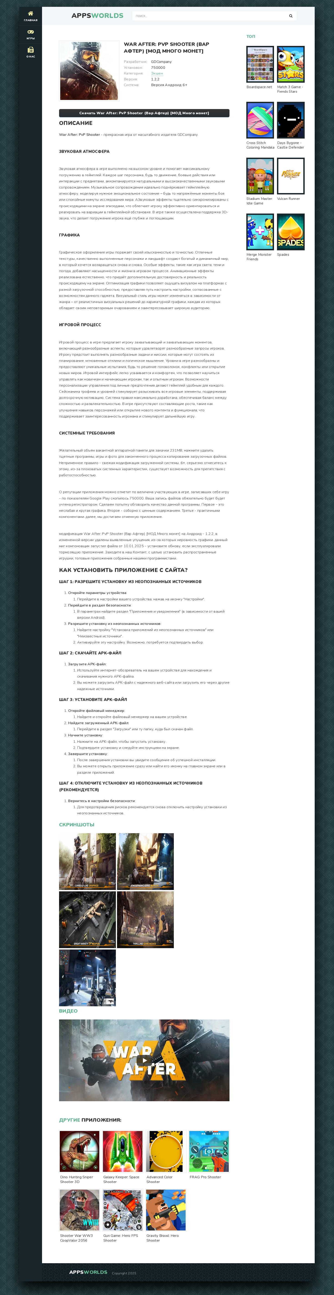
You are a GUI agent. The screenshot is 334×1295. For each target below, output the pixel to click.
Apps (97, 15)
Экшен (157, 73)
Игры (31, 38)
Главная (30, 20)
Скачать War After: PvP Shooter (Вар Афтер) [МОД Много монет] (144, 113)
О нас (30, 56)
